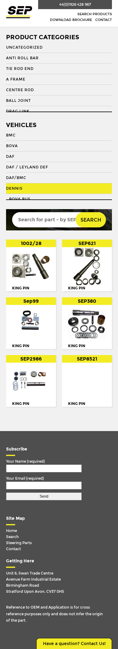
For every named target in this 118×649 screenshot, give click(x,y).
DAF (10, 156)
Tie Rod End (20, 69)
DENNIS (14, 188)
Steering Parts (19, 543)
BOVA (12, 146)
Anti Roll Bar (22, 58)
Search (90, 220)
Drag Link (17, 111)
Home (11, 531)
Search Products (94, 14)
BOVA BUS (20, 199)
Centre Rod (20, 90)
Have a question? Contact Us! (74, 643)
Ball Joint (18, 100)
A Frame (15, 79)
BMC (11, 135)
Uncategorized (24, 47)
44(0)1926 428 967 (75, 4)
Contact (103, 20)
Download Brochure (71, 20)
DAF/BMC (16, 178)
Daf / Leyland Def (27, 167)
